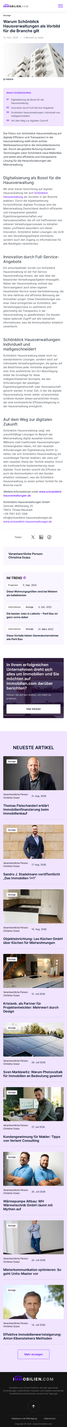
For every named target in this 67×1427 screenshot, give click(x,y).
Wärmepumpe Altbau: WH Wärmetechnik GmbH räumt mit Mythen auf (28, 1205)
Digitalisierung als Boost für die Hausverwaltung (27, 101)
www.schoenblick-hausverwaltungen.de (27, 521)
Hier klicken (33, 708)
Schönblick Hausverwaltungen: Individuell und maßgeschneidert (35, 114)
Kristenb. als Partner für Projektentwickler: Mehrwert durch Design (31, 1007)
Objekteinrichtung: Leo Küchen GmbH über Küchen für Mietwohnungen (33, 941)
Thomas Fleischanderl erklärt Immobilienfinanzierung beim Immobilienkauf (26, 809)
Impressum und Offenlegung (24, 1418)
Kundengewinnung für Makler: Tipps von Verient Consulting (31, 1139)
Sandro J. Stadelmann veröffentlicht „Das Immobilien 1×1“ (31, 876)
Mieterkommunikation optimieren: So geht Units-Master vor (32, 1272)
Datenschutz (49, 1418)
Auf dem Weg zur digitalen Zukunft (29, 120)
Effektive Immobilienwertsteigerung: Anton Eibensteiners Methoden (32, 1336)
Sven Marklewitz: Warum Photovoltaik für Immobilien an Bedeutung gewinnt (33, 1074)
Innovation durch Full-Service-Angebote (32, 107)
